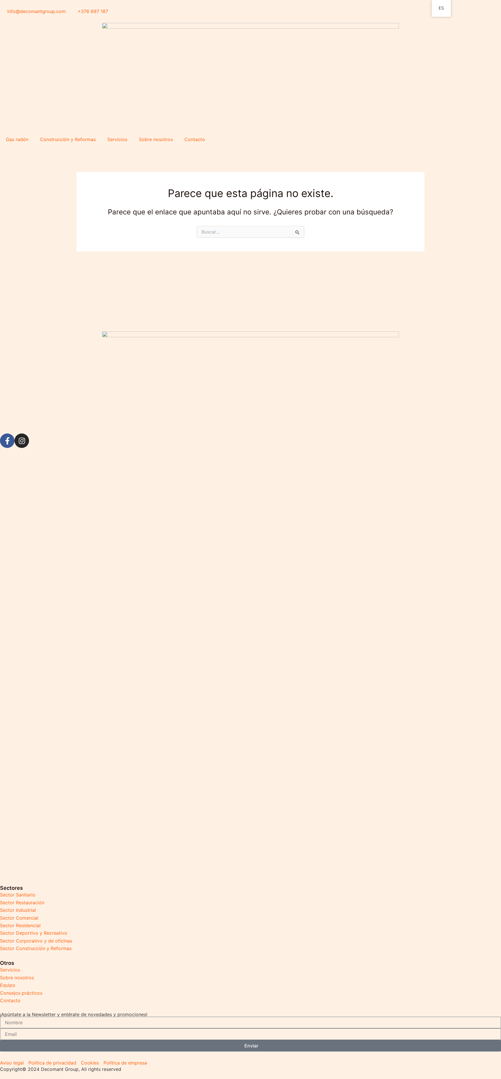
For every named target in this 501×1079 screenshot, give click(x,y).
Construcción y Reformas (68, 139)
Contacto (194, 139)
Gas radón (17, 139)
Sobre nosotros (156, 139)
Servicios (117, 139)
